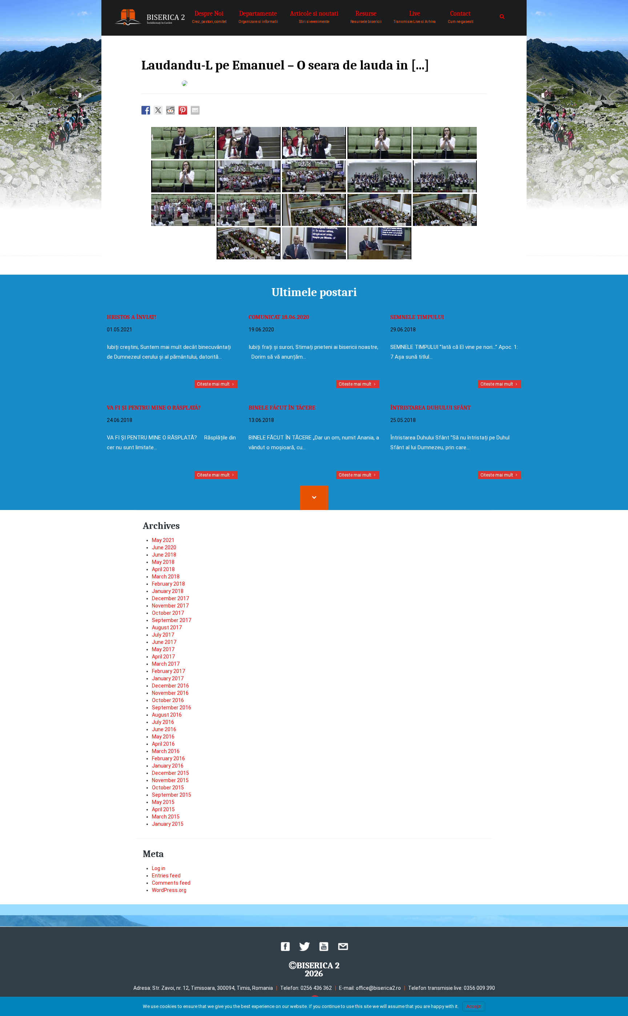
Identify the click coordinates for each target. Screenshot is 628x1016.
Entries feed (166, 875)
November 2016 (170, 693)
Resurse (366, 17)
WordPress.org (169, 890)
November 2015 (170, 780)
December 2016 (170, 686)
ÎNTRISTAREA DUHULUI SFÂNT (430, 408)
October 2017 (168, 613)
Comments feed (171, 883)
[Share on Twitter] (158, 110)
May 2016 (163, 737)
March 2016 (166, 751)
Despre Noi (209, 17)
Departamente (258, 17)
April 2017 (163, 657)
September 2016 (171, 707)
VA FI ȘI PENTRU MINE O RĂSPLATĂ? (154, 408)
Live (415, 17)
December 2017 (170, 598)
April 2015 (163, 809)
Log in (158, 868)
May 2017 (163, 649)
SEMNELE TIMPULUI (417, 317)
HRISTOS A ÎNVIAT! (131, 317)
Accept (473, 1006)
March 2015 (166, 817)
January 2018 (168, 591)
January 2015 (168, 824)
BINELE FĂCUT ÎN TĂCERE (282, 408)
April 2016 (163, 744)
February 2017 (168, 671)
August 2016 (167, 715)
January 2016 (168, 766)
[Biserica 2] (149, 17)
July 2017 (163, 635)
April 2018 (163, 569)
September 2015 (171, 795)
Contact (461, 17)
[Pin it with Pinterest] (182, 110)
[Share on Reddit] (170, 110)
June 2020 (164, 547)
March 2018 (166, 576)
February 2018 (168, 584)
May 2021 (163, 540)
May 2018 (163, 562)
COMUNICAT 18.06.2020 (279, 317)
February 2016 (168, 758)
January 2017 (168, 678)
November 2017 (170, 606)
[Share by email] (195, 110)
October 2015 (168, 787)
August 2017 (167, 627)
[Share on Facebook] (145, 110)
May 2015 (163, 802)
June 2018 (164, 555)
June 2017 (164, 642)
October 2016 (168, 700)
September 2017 (171, 620)
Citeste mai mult (214, 384)
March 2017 (166, 664)
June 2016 (164, 729)
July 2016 (163, 722)
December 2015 (170, 773)
